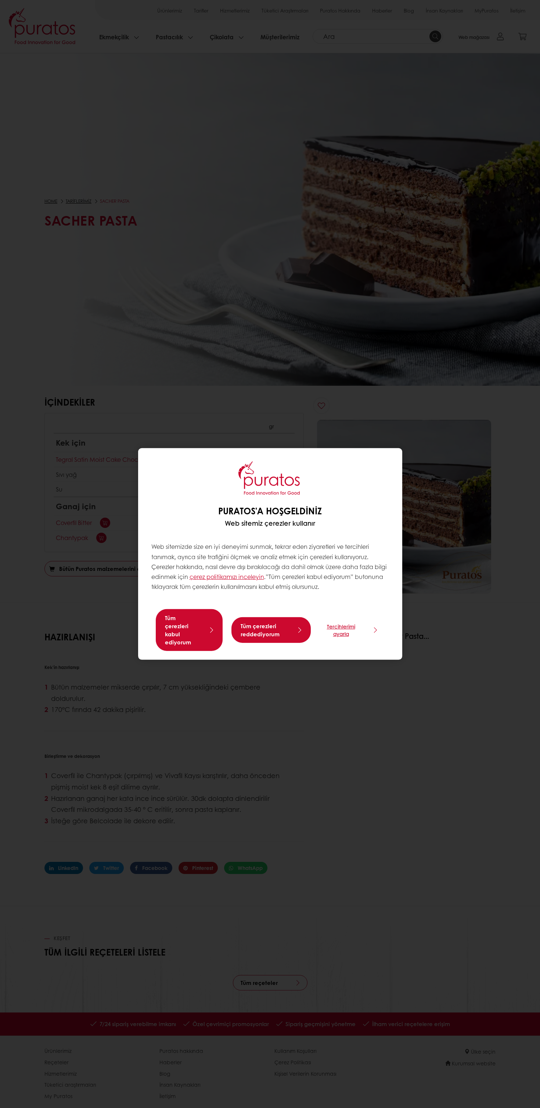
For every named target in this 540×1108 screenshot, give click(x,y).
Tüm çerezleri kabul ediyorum (178, 630)
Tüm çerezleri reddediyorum (260, 630)
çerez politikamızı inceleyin (227, 576)
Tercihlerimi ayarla (341, 630)
